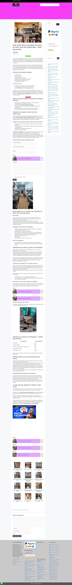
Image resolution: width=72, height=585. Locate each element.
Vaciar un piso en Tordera (53, 569)
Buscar (49, 22)
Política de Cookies (16, 558)
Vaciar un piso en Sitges (53, 579)
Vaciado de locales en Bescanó (30, 564)
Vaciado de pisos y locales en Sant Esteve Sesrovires (39, 491)
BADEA (47, 4)
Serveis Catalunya (26, 509)
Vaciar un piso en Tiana (53, 572)
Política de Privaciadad (16, 561)
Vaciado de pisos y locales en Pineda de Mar (28, 490)
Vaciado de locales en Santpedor (53, 126)
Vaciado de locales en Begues (53, 127)
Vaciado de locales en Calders (53, 69)
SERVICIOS (42, 4)
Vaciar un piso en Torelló (53, 567)
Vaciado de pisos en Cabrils (28, 501)
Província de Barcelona (19, 509)
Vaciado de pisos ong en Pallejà (17, 501)
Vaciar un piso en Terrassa (53, 573)
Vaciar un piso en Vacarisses (54, 563)
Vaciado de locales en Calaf (52, 73)
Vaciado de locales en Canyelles (53, 66)
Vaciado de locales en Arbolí (42, 574)
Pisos (14, 509)
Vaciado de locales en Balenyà (53, 122)
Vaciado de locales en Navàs (52, 94)
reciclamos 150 (22, 276)
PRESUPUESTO (28, 56)
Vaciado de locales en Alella (52, 67)
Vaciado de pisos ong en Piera (38, 501)
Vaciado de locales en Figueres (30, 580)
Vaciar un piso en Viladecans (54, 559)
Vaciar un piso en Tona (28, 469)
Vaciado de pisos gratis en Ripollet (17, 490)
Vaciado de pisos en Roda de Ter (17, 470)
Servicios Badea (15, 58)
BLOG (58, 4)
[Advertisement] (36, 13)
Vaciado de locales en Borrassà (30, 576)
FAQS (50, 4)
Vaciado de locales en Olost (52, 84)
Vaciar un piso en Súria (53, 577)
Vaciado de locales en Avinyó (52, 113)
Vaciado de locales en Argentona (53, 88)
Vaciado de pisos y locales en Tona (39, 470)
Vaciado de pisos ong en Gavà (17, 480)
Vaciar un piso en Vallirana (53, 562)
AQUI (19, 0)
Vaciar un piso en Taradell (53, 576)
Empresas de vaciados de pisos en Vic (38, 480)
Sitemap (14, 564)
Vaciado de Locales (18, 75)
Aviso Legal (14, 560)
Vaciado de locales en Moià (52, 103)
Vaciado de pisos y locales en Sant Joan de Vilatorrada (28, 480)
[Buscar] (57, 24)
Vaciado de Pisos (18, 74)
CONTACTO (54, 4)
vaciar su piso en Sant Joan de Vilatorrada (29, 58)
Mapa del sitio (40, 583)
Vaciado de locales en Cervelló (53, 87)
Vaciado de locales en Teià (52, 92)
